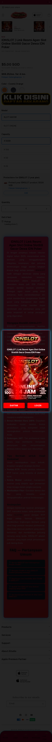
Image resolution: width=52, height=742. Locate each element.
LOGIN (38, 405)
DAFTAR (14, 405)
